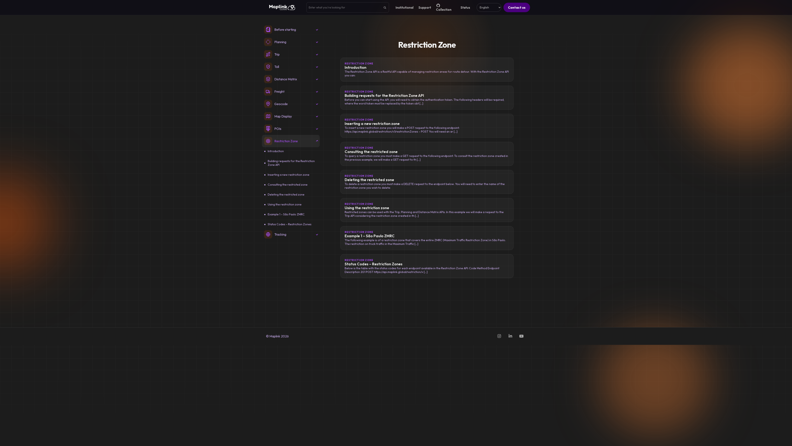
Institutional (405, 7)
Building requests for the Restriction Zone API (291, 163)
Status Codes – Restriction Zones (289, 224)
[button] (291, 29)
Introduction (276, 151)
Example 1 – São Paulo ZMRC (286, 214)
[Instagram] (499, 336)
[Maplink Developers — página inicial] (282, 7)
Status (465, 7)
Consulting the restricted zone (288, 184)
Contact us (517, 7)
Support (424, 7)
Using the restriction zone (285, 204)
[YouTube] (521, 336)
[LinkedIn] (510, 336)
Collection (443, 10)
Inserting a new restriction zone (288, 175)
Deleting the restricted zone (286, 194)
